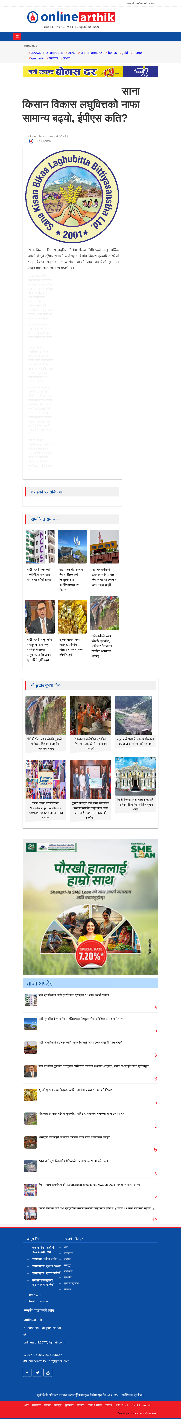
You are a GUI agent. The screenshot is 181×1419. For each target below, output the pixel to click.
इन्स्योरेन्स (68, 1253)
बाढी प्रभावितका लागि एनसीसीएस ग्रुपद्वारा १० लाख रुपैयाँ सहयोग (39, 575)
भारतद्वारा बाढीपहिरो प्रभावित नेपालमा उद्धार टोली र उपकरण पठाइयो (90, 743)
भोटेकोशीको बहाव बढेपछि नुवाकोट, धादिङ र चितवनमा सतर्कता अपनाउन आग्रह (102, 646)
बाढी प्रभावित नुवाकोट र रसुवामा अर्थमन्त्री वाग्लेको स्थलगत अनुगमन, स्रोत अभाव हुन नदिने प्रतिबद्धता (39, 650)
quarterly (37, 58)
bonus (112, 52)
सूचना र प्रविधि (71, 1283)
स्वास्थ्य (67, 1289)
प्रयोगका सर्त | (142, 3)
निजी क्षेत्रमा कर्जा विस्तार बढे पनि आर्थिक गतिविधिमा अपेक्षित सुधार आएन (135, 804)
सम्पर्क (151, 3)
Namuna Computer (146, 1413)
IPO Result (34, 1295)
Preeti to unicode (38, 1301)
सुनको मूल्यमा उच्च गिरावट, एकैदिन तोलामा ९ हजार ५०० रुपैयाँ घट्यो (76, 1090)
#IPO (71, 52)
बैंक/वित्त (53, 58)
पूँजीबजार (68, 1271)
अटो (66, 1247)
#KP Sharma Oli (91, 52)
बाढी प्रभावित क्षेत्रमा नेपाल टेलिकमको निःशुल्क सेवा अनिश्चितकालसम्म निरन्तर (71, 580)
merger (138, 52)
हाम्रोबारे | (131, 3)
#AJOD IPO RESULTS (47, 52)
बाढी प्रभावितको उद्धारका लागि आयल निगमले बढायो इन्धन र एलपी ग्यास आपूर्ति (80, 1042)
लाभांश (66, 58)
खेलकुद (67, 1265)
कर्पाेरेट (67, 1259)
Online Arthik (43, 140)
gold (125, 52)
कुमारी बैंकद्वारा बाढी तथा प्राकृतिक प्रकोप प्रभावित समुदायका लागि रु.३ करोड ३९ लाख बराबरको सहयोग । (96, 1208)
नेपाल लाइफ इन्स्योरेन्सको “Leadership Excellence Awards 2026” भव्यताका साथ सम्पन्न (89, 1184)
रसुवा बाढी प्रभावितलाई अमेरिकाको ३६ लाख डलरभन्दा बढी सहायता (74, 1161)
